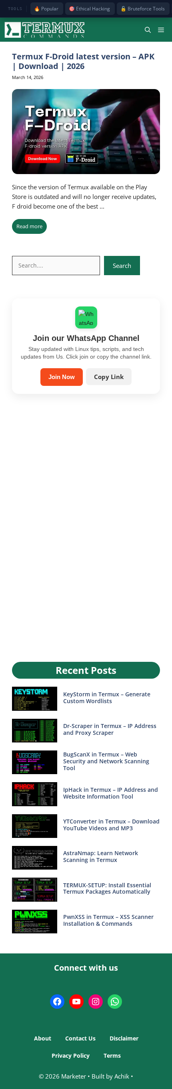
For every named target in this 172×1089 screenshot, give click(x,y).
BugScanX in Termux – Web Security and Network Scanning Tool (106, 761)
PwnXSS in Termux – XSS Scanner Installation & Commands (108, 920)
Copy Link (109, 377)
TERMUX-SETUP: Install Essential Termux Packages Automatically (107, 888)
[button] (147, 30)
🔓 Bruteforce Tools (142, 8)
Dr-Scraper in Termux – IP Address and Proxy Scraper (109, 729)
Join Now (61, 376)
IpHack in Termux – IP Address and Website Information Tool (110, 793)
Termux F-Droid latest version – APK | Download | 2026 (83, 61)
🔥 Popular (46, 8)
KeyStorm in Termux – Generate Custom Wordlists (106, 697)
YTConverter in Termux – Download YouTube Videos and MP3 (111, 824)
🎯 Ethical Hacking (89, 8)
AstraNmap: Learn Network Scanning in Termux (100, 856)
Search (122, 266)
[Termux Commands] (44, 30)
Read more (29, 226)
